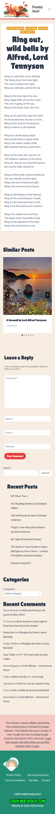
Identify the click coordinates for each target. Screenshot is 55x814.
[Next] (47, 295)
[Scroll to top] (51, 776)
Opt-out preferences (38, 775)
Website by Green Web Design (28, 805)
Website (9, 446)
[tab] (22, 335)
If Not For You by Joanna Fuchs (33, 683)
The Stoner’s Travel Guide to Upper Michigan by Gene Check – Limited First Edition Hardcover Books (29, 551)
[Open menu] (49, 9)
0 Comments (11, 326)
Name (9, 418)
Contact (46, 780)
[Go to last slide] (7, 295)
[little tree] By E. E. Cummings (27, 676)
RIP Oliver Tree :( (19, 496)
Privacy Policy (13, 775)
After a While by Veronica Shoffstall (30, 690)
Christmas (31, 28)
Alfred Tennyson (15, 28)
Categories (9, 589)
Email (9, 432)
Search (7, 468)
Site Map (33, 780)
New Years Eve (27, 32)
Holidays (43, 28)
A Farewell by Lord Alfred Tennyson (26, 320)
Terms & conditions (15, 780)
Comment (11, 378)
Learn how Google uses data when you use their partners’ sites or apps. (28, 742)
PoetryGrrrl (9, 632)
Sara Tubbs (9, 654)
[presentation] (27, 286)
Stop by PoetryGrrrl (21, 563)
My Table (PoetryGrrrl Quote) (26, 539)
